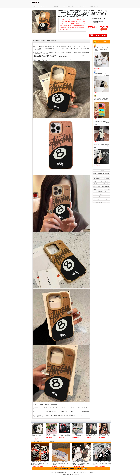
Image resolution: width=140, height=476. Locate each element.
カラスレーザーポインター (99, 196)
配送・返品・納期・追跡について (81, 472)
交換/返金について (68, 472)
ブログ (91, 472)
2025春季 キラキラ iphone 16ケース (102, 202)
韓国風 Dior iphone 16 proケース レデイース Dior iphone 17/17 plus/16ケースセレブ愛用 (60, 463)
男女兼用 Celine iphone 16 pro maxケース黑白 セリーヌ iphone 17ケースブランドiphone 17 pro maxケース (81, 463)
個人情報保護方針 (59, 472)
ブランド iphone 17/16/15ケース (39, 6)
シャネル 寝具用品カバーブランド (101, 191)
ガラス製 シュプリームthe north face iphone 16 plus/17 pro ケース (101, 100)
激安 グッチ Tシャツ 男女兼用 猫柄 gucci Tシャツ (37, 436)
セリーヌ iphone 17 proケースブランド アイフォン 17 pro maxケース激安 (101, 49)
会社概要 (51, 472)
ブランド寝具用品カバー (55, 6)
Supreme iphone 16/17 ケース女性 (101, 178)
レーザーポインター (82, 6)
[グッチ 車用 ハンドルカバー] (64, 428)
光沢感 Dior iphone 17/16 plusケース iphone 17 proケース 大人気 (101, 74)
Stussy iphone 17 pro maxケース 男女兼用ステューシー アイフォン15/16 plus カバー (102, 463)
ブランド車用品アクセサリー (69, 6)
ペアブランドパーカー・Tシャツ (96, 6)
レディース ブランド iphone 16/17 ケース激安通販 (43, 441)
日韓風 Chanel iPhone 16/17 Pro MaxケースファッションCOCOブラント (101, 123)
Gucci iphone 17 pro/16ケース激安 (101, 186)
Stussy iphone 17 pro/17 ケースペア (102, 176)
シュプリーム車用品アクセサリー (101, 194)
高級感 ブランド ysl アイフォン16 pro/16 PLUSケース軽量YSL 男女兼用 (101, 146)
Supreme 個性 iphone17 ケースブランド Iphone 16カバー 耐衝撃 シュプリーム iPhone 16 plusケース (40, 463)
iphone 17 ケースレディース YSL (101, 181)
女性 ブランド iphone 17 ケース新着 (102, 189)
